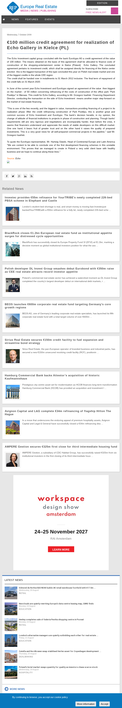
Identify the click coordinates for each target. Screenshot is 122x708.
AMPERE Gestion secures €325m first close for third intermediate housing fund (61, 446)
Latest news (14, 580)
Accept (104, 704)
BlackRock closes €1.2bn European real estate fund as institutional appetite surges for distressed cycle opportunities (58, 235)
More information (86, 704)
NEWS (15, 19)
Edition (102, 3)
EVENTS (49, 19)
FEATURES (31, 19)
